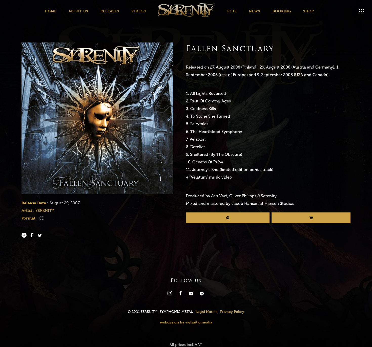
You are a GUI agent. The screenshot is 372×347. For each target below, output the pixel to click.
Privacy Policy (232, 311)
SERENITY (44, 210)
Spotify (228, 217)
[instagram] (169, 294)
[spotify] (201, 294)
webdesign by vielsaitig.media (186, 322)
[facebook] (179, 294)
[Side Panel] (361, 11)
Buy (311, 217)
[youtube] (191, 294)
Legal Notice (206, 311)
